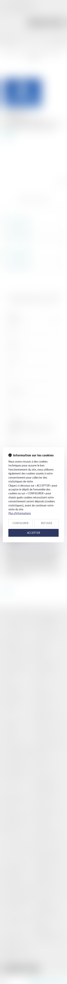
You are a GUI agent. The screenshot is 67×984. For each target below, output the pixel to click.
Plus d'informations (19, 513)
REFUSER (46, 523)
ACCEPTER (33, 532)
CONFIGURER (20, 523)
